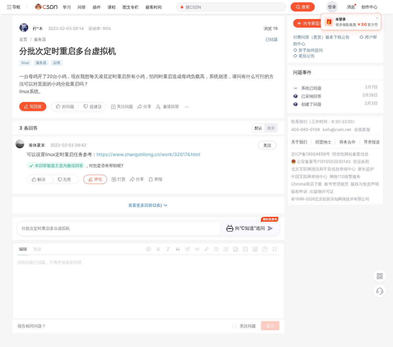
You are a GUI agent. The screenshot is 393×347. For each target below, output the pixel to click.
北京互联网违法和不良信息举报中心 (323, 169)
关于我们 (299, 141)
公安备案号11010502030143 (324, 161)
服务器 (40, 39)
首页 (23, 39)
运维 (56, 62)
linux (25, 62)
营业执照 (361, 161)
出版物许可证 (322, 191)
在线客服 (362, 129)
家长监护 (366, 169)
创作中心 (369, 6)
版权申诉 (299, 191)
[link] (23, 39)
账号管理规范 (336, 184)
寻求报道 (372, 141)
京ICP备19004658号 (310, 154)
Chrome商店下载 (306, 184)
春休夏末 (37, 145)
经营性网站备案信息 (350, 154)
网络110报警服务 (345, 176)
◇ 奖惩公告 (304, 55)
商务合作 (347, 141)
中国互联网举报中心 (309, 176)
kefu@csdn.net (337, 129)
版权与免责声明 (365, 184)
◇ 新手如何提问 (308, 50)
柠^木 (38, 28)
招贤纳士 (323, 141)
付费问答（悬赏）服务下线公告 (322, 37)
